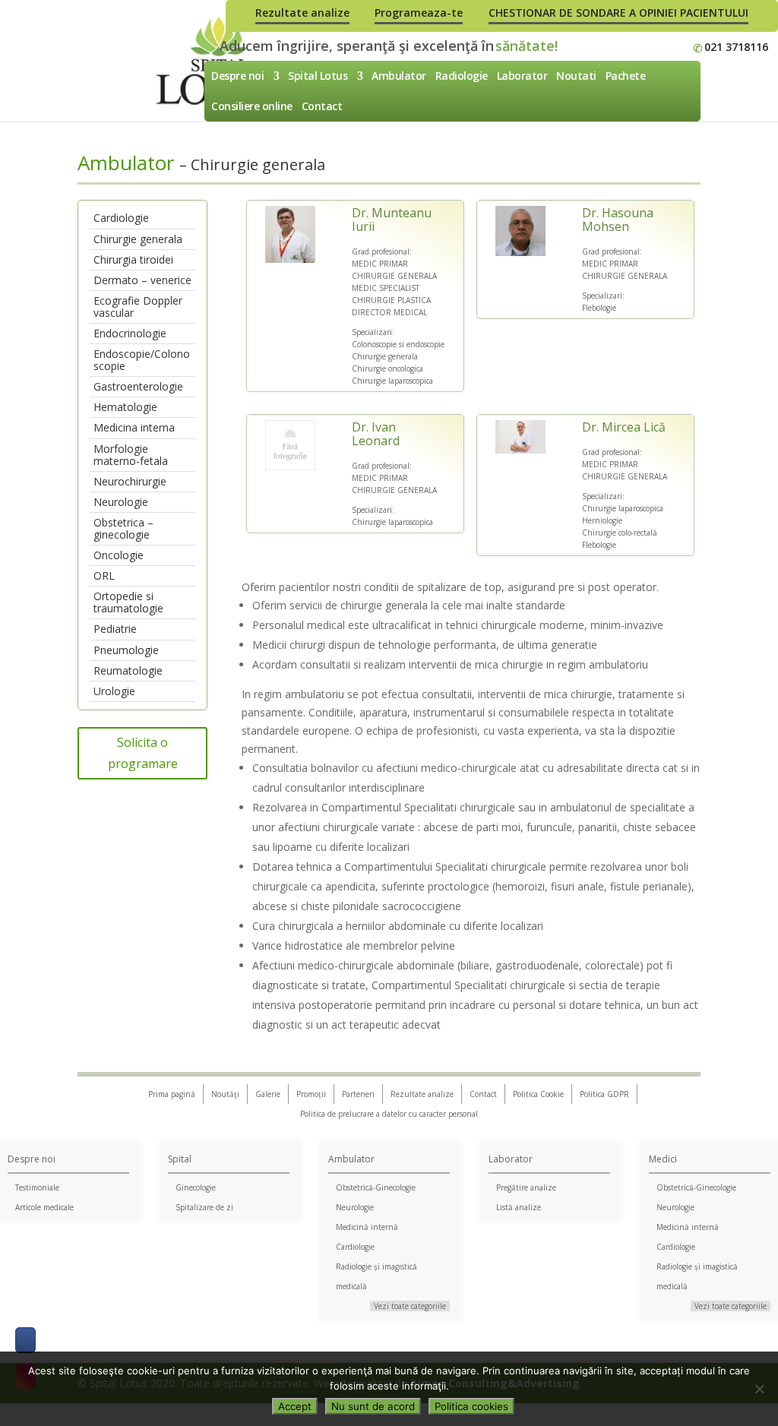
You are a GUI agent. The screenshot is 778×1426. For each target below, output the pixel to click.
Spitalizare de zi (204, 1207)
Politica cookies (471, 1406)
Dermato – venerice (142, 280)
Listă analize (518, 1207)
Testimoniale (37, 1187)
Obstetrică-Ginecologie (376, 1187)
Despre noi (237, 75)
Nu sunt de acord (373, 1406)
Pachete (626, 75)
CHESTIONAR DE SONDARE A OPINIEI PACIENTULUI (618, 13)
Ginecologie (196, 1187)
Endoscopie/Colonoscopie (141, 359)
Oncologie (118, 555)
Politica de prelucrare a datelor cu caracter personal (389, 1113)
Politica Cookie (538, 1094)
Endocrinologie (129, 333)
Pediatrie (115, 628)
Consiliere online (252, 106)
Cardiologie (121, 217)
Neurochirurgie (129, 481)
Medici (663, 1158)
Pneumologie (126, 650)
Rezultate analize (302, 13)
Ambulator (399, 75)
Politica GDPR (604, 1094)
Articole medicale (44, 1207)
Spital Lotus (317, 75)
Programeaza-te (419, 13)
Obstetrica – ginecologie (123, 528)
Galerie (267, 1094)
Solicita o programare (143, 752)
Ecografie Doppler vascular (137, 306)
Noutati (576, 75)
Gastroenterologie (138, 386)
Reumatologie (128, 670)
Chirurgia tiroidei (133, 259)
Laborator (522, 75)
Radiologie (461, 75)
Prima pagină (171, 1094)
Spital (179, 1158)
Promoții (311, 1094)
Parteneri (358, 1094)
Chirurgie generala (137, 239)
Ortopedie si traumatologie (128, 602)
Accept (295, 1406)
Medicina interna (134, 427)
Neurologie (120, 502)
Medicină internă (367, 1227)
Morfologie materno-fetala (130, 454)
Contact (322, 106)
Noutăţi (225, 1094)
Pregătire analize (526, 1187)
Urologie (114, 691)
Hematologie (125, 407)
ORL (104, 575)
